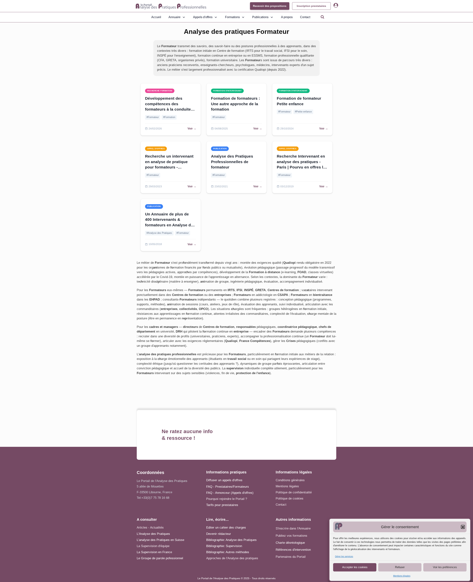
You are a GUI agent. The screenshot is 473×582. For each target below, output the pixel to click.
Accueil (156, 17)
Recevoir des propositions (269, 5)
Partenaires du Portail (291, 557)
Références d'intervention (293, 549)
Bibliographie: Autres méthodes (227, 552)
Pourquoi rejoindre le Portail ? (226, 499)
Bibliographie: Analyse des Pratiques (231, 540)
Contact (305, 17)
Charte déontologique (290, 542)
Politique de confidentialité (294, 492)
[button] (463, 527)
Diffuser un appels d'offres (224, 480)
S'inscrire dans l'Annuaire (293, 528)
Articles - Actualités (150, 527)
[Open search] (322, 17)
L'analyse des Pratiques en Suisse (160, 540)
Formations (232, 17)
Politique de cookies (289, 498)
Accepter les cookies (354, 567)
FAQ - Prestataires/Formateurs (227, 486)
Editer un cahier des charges (226, 527)
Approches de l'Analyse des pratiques (232, 558)
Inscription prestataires (311, 5)
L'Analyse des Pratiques (153, 534)
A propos (287, 17)
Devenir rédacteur (218, 534)
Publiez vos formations (291, 535)
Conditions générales (290, 480)
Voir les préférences (445, 567)
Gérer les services (344, 556)
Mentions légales (401, 576)
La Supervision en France (154, 552)
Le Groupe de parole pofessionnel (160, 558)
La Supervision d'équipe (153, 546)
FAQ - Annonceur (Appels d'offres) (229, 493)
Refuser (400, 567)
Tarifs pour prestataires (222, 505)
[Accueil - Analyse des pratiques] (171, 6)
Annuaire (175, 17)
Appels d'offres (202, 17)
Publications (260, 17)
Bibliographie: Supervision (224, 546)
